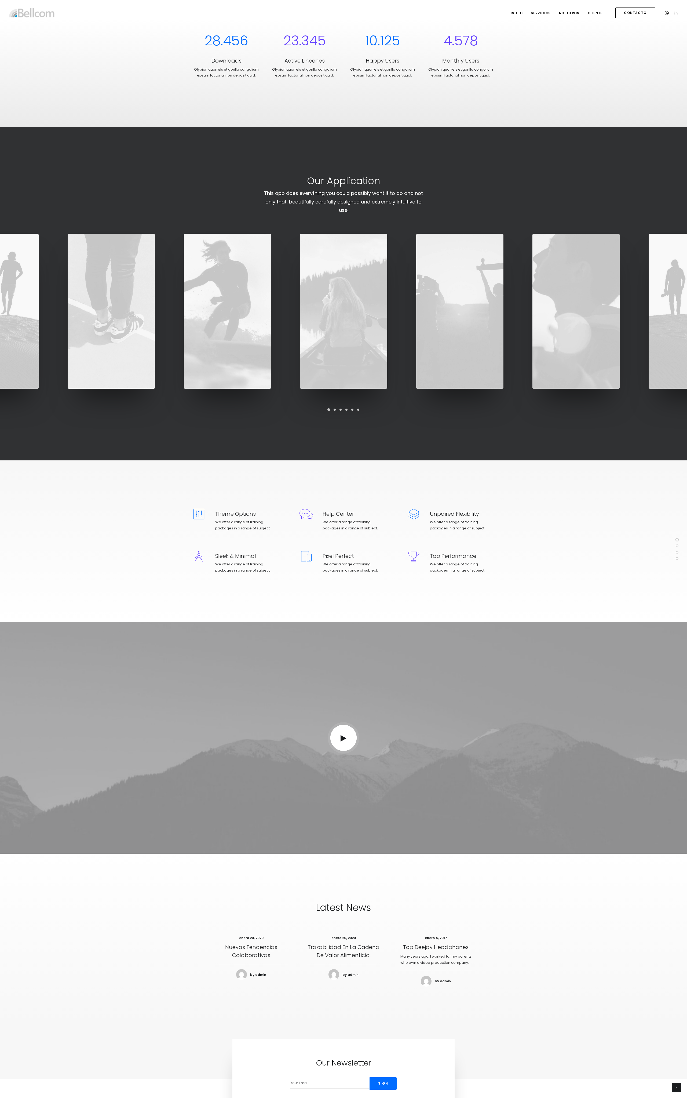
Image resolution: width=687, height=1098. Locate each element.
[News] (677, 559)
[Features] (677, 547)
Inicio (517, 13)
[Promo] (677, 553)
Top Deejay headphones (436, 947)
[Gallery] (677, 540)
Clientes (596, 13)
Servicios (540, 13)
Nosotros (569, 13)
